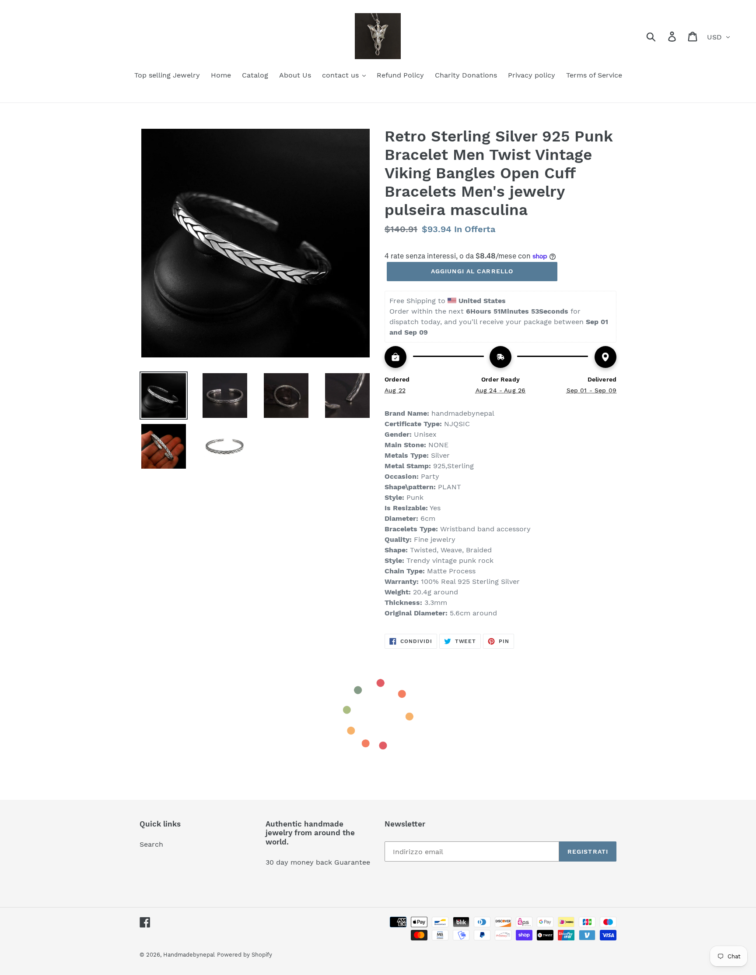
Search (151, 844)
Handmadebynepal (189, 954)
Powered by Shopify (244, 954)
